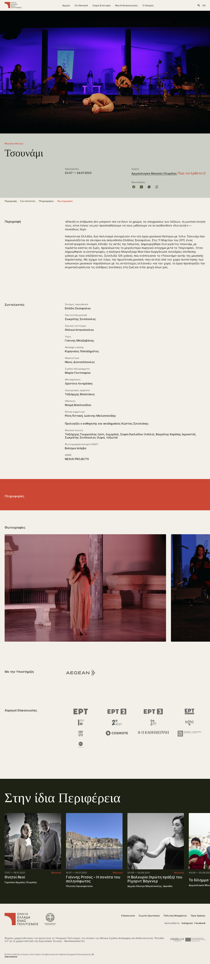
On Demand (81, 5)
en (203, 5)
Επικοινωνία (128, 915)
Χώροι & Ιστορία (101, 5)
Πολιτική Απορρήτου (175, 915)
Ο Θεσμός (148, 5)
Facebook (199, 923)
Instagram (187, 923)
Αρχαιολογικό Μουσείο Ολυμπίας (154, 173)
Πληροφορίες (46, 201)
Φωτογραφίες (65, 201)
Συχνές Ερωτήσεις (149, 915)
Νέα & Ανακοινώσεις (126, 5)
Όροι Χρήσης (198, 915)
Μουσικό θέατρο (14, 143)
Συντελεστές (27, 201)
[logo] (13, 5)
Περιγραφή (11, 201)
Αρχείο (66, 5)
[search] (199, 5)
